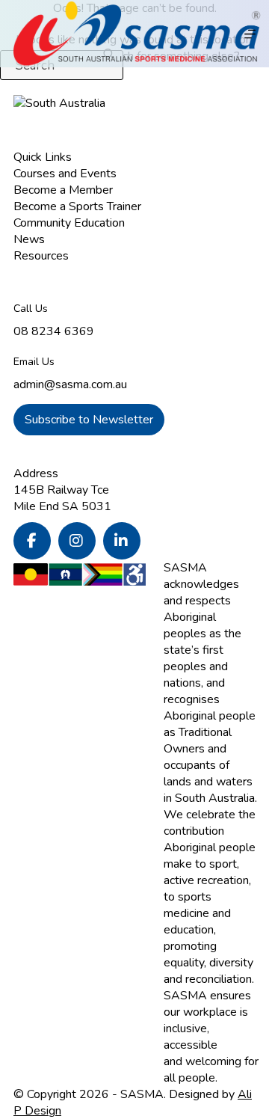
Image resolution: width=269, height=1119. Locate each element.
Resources (41, 256)
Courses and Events (65, 173)
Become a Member (63, 190)
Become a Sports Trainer (77, 206)
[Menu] (250, 34)
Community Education (69, 223)
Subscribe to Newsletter (89, 419)
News (29, 239)
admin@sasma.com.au (70, 384)
